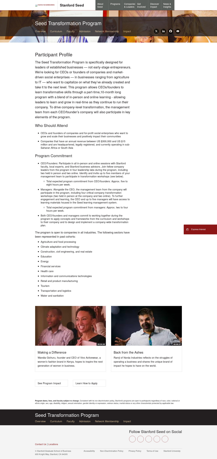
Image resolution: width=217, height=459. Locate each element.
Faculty (71, 31)
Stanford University (173, 450)
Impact (127, 31)
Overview (40, 31)
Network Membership (107, 31)
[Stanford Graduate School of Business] (45, 6)
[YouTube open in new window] (157, 439)
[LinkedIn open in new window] (165, 439)
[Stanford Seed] (54, 434)
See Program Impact (49, 383)
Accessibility (90, 450)
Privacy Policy (136, 450)
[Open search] (178, 5)
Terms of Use (153, 450)
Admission (85, 31)
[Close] (182, 229)
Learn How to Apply (86, 383)
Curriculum (56, 31)
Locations (53, 444)
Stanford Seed (72, 5)
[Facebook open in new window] (140, 439)
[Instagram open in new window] (148, 439)
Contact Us (40, 444)
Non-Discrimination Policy (112, 450)
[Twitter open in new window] (132, 439)
